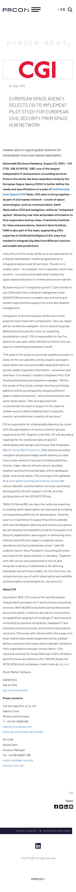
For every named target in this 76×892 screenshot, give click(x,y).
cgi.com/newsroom (15, 690)
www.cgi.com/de (32, 731)
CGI (71, 793)
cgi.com (64, 664)
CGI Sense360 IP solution (24, 450)
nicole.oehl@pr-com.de (18, 760)
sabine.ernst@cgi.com (17, 726)
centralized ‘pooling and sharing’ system (34, 480)
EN (62, 9)
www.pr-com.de (13, 765)
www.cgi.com (11, 731)
